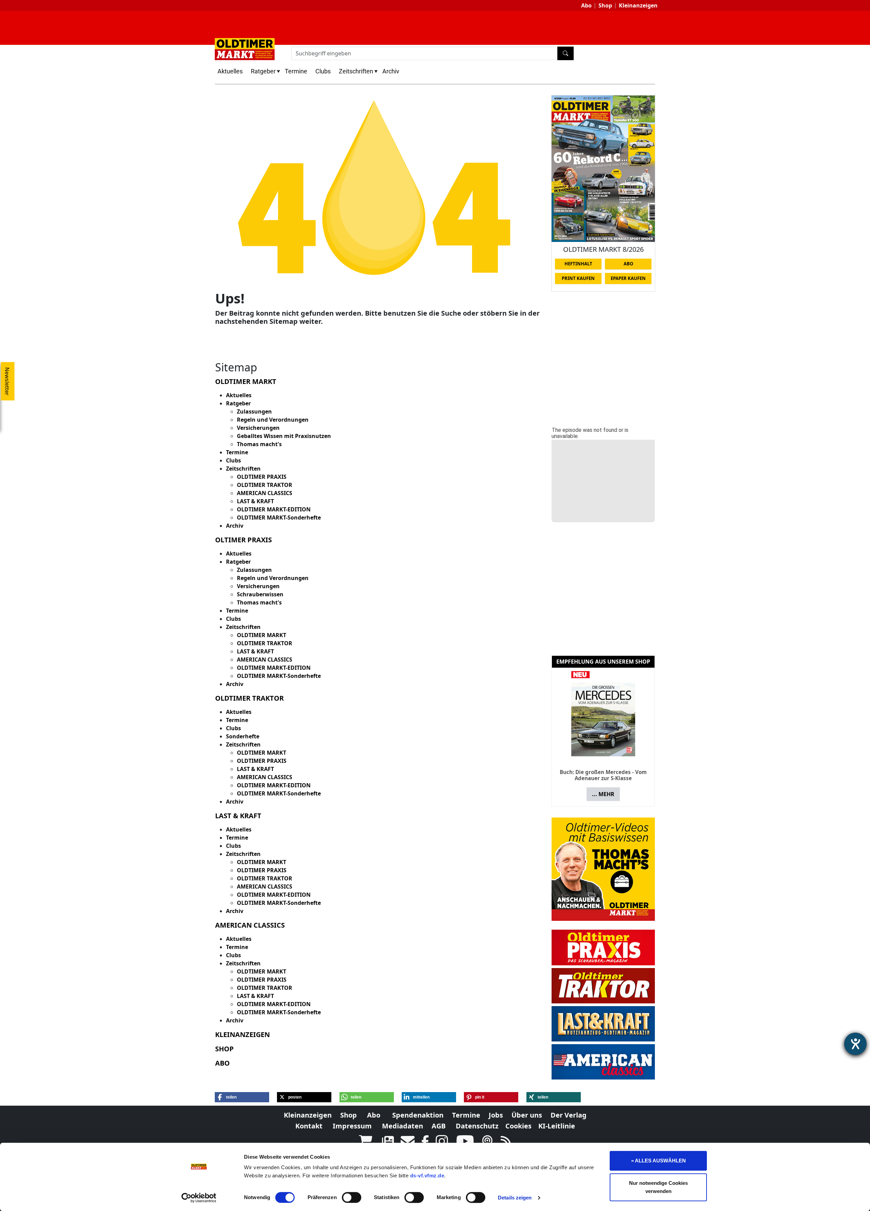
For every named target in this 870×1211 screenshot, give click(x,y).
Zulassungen (254, 411)
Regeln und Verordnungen (273, 419)
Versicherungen (258, 428)
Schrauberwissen (260, 594)
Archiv (390, 71)
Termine (296, 71)
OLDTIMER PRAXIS (261, 476)
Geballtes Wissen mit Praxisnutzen (284, 436)
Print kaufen (578, 278)
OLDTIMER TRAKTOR (264, 485)
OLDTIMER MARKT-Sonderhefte (279, 517)
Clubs (323, 71)
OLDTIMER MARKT (261, 635)
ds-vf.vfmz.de (427, 1175)
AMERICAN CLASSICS (264, 493)
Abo (586, 5)
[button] (242, 1097)
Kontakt (309, 1125)
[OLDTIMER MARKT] (245, 48)
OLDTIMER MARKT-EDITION (274, 509)
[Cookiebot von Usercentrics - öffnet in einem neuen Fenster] (199, 1198)
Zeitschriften (356, 71)
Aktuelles (230, 71)
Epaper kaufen (628, 278)
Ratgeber (263, 71)
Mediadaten (402, 1125)
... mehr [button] (603, 788)
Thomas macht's (259, 444)
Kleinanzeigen (638, 5)
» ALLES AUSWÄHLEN (658, 1160)
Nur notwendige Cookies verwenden (658, 1187)
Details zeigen (515, 1197)
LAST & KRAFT (255, 501)
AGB (439, 1125)
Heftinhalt (578, 264)
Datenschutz (477, 1125)
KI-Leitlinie (556, 1125)
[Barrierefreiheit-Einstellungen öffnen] (855, 1044)
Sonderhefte (242, 736)
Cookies (518, 1125)
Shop (605, 5)
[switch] (351, 1197)
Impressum (352, 1125)
